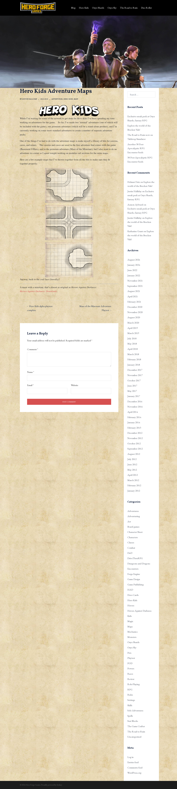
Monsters (131, 637)
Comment (32, 349)
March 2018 (133, 354)
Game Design (133, 579)
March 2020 (133, 322)
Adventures (57, 99)
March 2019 (133, 333)
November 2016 (135, 406)
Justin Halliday (29, 99)
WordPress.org (134, 772)
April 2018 (132, 348)
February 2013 (134, 427)
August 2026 (133, 259)
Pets (129, 652)
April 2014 (132, 411)
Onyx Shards (98, 7)
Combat (131, 547)
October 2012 (134, 443)
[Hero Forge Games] (38, 7)
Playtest (131, 658)
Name (30, 372)
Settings (131, 700)
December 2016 (134, 401)
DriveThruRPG (135, 558)
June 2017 (132, 385)
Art (129, 521)
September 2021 (135, 285)
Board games (133, 526)
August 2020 (133, 317)
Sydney (59, 785)
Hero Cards (133, 595)
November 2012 (135, 438)
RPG (129, 689)
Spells (130, 715)
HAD (130, 589)
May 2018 (132, 343)
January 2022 (133, 275)
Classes (130, 542)
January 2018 (133, 364)
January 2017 (133, 396)
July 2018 (132, 338)
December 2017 (134, 369)
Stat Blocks (132, 721)
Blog (73, 7)
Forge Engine (133, 574)
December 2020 (134, 306)
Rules (130, 694)
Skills (129, 705)
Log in (130, 757)
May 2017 (132, 391)
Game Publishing (135, 584)
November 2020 (135, 312)
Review (130, 679)
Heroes (130, 605)
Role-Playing (133, 684)
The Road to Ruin (129, 7)
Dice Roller (146, 7)
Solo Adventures (135, 710)
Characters (132, 537)
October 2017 (134, 380)
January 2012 (133, 490)
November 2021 (135, 280)
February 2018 (134, 359)
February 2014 (134, 417)
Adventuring (133, 516)
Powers (130, 668)
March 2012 (133, 480)
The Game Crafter (136, 726)
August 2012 (133, 454)
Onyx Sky (112, 7)
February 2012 (134, 485)
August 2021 (133, 291)
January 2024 (133, 264)
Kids (129, 615)
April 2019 (132, 328)
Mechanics (132, 631)
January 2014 (133, 422)
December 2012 (134, 432)
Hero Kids (84, 7)
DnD (129, 553)
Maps (76, 99)
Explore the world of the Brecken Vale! (139, 222)
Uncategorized (134, 736)
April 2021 (132, 296)
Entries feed (133, 762)
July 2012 (132, 459)
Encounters (132, 568)
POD (129, 663)
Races (130, 673)
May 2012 (132, 469)
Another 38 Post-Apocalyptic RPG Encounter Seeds (136, 148)
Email (30, 385)
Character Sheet (135, 532)
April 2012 (132, 474)
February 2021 (134, 301)
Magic (130, 621)
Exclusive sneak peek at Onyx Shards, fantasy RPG (140, 195)
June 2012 (132, 464)
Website (74, 385)
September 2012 (135, 448)
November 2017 (135, 375)
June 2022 (132, 270)
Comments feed (134, 767)
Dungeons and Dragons (138, 563)
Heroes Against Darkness (139, 610)
